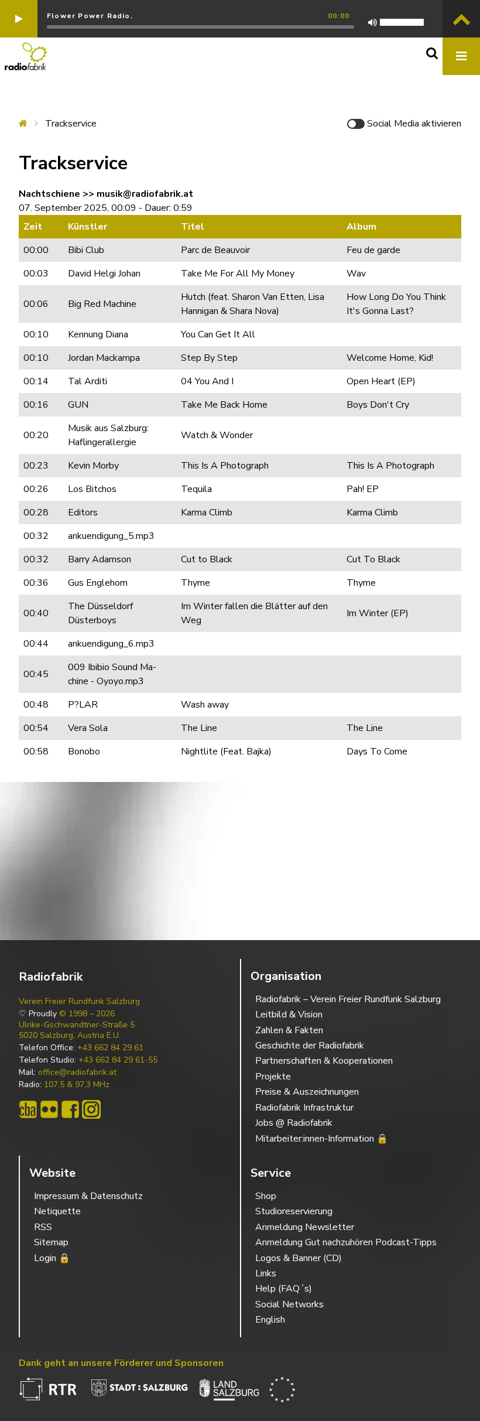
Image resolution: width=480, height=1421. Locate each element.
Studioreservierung (293, 1211)
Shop (265, 1196)
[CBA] (28, 1109)
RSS (43, 1227)
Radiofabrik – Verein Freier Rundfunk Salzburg (348, 999)
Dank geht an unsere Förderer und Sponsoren (121, 1363)
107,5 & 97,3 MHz (76, 1085)
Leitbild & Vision (289, 1014)
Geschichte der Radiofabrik (309, 1045)
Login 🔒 (52, 1258)
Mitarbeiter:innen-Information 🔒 (321, 1138)
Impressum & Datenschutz (88, 1196)
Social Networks (289, 1304)
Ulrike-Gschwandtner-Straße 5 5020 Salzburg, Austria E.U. (77, 1030)
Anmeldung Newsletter (304, 1227)
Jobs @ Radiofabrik (293, 1122)
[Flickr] (49, 1109)
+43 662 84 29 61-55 (117, 1060)
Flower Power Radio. (90, 16)
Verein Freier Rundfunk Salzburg (79, 1001)
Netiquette (57, 1211)
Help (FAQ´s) (283, 1288)
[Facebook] (70, 1109)
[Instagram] (91, 1109)
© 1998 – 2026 (87, 1014)
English (270, 1319)
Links (265, 1273)
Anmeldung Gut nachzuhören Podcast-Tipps (346, 1242)
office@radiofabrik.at (77, 1072)
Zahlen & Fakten (289, 1030)
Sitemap (51, 1242)
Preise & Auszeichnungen (307, 1091)
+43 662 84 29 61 (110, 1048)
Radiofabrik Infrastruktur (304, 1107)
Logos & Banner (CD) (298, 1258)
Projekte (273, 1076)
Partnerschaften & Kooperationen (324, 1060)
